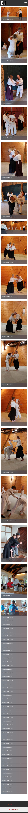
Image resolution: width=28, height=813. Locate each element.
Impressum (17, 804)
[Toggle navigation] (25, 2)
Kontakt (10, 804)
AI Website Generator (14, 809)
